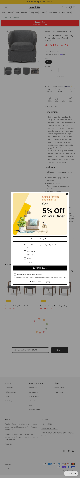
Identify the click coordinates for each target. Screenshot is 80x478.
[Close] (67, 194)
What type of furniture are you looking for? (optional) (40, 245)
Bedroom (30, 248)
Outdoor (29, 262)
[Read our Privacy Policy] (65, 277)
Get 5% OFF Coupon (40, 268)
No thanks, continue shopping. (40, 282)
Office (29, 258)
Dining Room (31, 255)
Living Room (31, 251)
